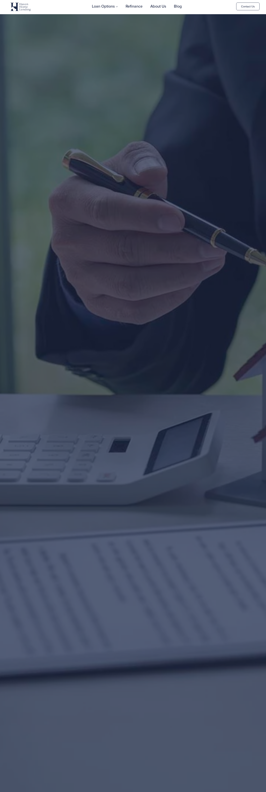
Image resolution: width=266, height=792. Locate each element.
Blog (178, 6)
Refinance (134, 6)
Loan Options (103, 6)
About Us (158, 6)
